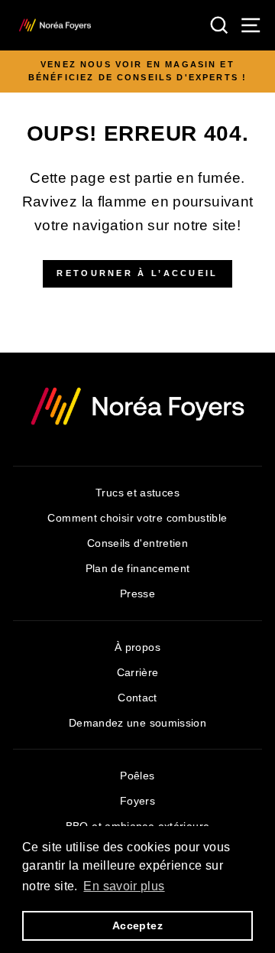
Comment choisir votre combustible (137, 518)
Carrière (138, 672)
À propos (137, 647)
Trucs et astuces (137, 493)
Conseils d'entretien (137, 543)
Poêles (137, 776)
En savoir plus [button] (123, 886)
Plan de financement (138, 568)
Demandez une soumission (137, 723)
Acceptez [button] (137, 925)
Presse (137, 594)
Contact (137, 698)
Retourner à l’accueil (137, 273)
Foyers (137, 801)
